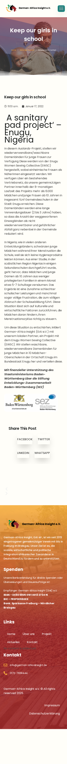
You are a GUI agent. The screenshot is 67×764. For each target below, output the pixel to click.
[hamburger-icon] (61, 8)
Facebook (24, 439)
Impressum (52, 705)
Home (13, 50)
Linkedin (23, 453)
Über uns (29, 634)
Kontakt (32, 642)
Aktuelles (13, 642)
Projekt (46, 634)
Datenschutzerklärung (44, 713)
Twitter (44, 439)
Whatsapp (42, 453)
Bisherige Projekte (27, 50)
